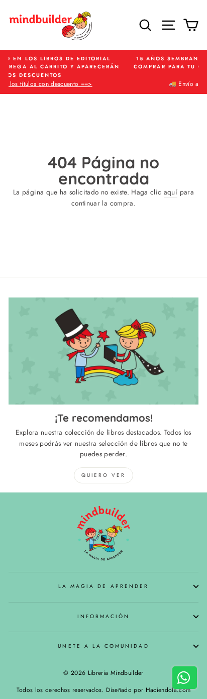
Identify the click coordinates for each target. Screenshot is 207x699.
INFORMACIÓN (103, 616)
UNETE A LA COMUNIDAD (103, 646)
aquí (170, 192)
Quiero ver (103, 475)
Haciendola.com (168, 689)
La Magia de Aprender (103, 586)
